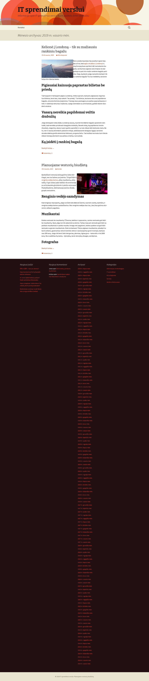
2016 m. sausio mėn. (84, 583)
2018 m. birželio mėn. (84, 485)
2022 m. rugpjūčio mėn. (85, 326)
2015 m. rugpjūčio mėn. (85, 600)
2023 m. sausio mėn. (84, 309)
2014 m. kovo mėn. (84, 657)
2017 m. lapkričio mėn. (85, 508)
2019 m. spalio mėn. (84, 441)
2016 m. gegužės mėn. (85, 569)
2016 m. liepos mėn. (84, 562)
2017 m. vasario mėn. (84, 539)
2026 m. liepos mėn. (84, 269)
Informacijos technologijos (115, 269)
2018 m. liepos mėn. (84, 481)
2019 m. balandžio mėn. (85, 458)
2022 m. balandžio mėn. (85, 339)
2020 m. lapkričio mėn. (85, 397)
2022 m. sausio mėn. (84, 350)
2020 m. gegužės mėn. (85, 417)
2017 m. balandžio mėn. (85, 532)
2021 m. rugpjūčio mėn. (85, 367)
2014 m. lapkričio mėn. (85, 630)
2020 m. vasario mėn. (84, 427)
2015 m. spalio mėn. (84, 593)
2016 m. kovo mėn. (84, 576)
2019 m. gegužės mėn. (85, 454)
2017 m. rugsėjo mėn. (84, 515)
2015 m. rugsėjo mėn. (84, 596)
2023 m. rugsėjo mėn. (84, 289)
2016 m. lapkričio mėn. (85, 549)
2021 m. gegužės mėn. (85, 377)
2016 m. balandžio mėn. (85, 572)
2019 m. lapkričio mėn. (85, 437)
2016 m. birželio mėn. (84, 566)
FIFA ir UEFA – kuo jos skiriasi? (29, 269)
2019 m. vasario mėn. (84, 461)
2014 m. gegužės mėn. (85, 650)
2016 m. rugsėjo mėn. (84, 556)
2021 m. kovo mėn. (84, 383)
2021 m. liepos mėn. (84, 370)
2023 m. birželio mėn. (84, 292)
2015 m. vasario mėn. (84, 620)
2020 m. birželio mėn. (84, 414)
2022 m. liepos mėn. (84, 329)
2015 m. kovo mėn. (84, 616)
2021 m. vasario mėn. (84, 387)
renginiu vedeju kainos (50, 180)
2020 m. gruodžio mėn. (85, 394)
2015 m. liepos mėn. (84, 603)
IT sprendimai (111, 272)
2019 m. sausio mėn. (84, 464)
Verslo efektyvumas (113, 282)
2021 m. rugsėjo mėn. (84, 363)
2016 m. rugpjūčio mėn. (85, 559)
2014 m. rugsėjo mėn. (84, 637)
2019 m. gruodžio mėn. (85, 434)
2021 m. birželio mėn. (84, 373)
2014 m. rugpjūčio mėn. (85, 640)
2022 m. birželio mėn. (84, 333)
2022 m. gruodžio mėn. (85, 312)
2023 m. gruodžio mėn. (85, 285)
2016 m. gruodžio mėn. (85, 545)
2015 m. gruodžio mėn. (85, 586)
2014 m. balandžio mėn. (85, 654)
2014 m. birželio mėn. (84, 647)
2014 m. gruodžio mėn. (85, 627)
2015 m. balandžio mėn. (85, 613)
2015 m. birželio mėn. (84, 606)
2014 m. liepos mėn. (84, 643)
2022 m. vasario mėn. (84, 346)
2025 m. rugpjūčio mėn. (85, 272)
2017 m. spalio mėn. (84, 512)
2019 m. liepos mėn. (84, 448)
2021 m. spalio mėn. (84, 360)
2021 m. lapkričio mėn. (85, 356)
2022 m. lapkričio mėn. (85, 316)
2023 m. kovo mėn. (84, 302)
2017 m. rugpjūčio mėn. (85, 518)
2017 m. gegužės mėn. (85, 529)
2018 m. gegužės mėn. (85, 488)
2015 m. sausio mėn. (84, 623)
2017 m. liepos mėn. (84, 522)
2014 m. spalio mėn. (84, 633)
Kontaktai (21, 27)
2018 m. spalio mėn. (84, 471)
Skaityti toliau (48, 148)
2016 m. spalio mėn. (84, 552)
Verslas (59, 169)
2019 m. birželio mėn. (84, 451)
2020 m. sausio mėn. (84, 431)
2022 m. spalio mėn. (84, 319)
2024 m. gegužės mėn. (85, 282)
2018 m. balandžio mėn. (85, 491)
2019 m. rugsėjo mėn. (84, 444)
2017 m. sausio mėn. (84, 542)
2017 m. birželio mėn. (84, 525)
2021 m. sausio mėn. (84, 390)
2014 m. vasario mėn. (84, 660)
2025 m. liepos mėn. (84, 275)
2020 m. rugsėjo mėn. (84, 404)
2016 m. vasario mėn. (84, 579)
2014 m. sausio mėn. (84, 664)
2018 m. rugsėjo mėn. (84, 475)
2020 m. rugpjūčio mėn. (85, 407)
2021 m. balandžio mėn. (85, 380)
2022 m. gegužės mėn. (85, 336)
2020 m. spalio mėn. (84, 400)
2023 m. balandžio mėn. (85, 299)
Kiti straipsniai (62, 55)
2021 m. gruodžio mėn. (85, 353)
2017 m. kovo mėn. (84, 535)
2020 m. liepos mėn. (84, 410)
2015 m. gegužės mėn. (85, 610)
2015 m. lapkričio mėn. (85, 589)
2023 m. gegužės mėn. (85, 296)
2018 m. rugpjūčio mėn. (85, 478)
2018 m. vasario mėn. (84, 498)
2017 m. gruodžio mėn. (85, 505)
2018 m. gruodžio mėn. (85, 468)
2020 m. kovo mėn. (84, 424)
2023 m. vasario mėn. (84, 306)
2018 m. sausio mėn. (84, 502)
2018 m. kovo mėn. (84, 495)
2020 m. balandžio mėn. (85, 421)
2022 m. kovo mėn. (84, 343)
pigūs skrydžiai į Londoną (93, 63)
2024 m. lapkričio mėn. (85, 279)
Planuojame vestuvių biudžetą (64, 165)
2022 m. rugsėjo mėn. (84, 323)
